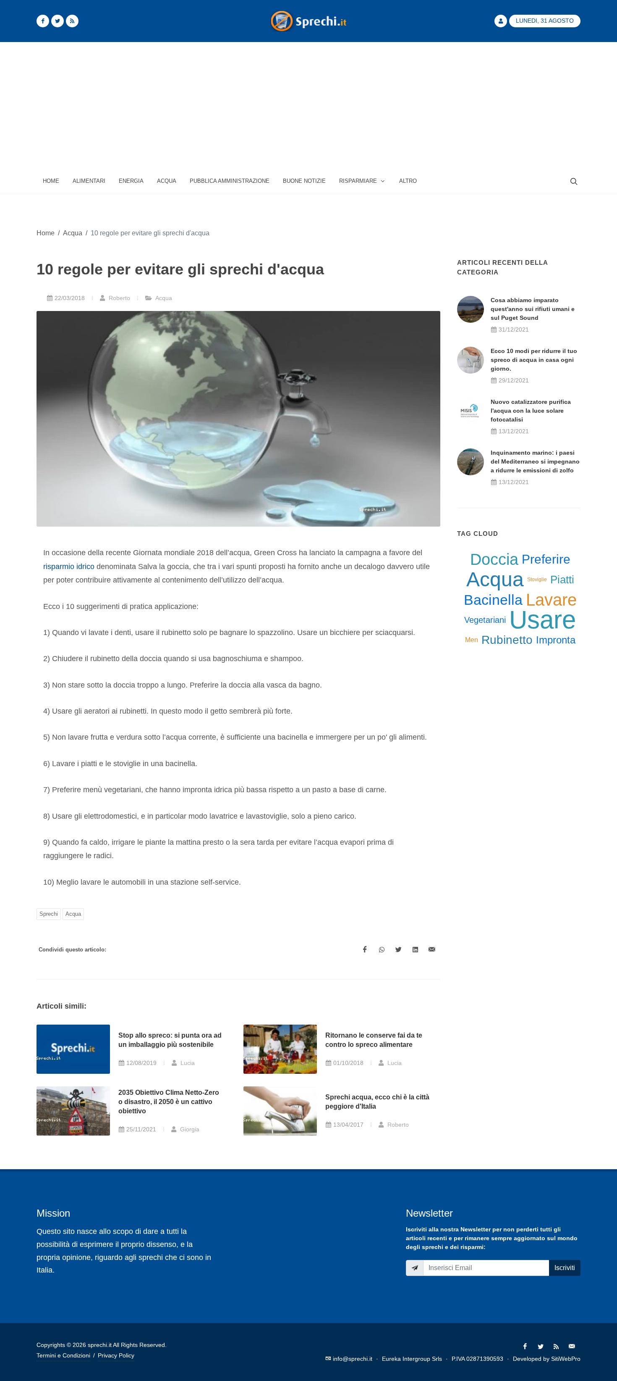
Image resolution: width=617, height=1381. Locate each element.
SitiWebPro (565, 1358)
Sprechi (48, 914)
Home (46, 233)
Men (471, 639)
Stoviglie (537, 579)
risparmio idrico (68, 566)
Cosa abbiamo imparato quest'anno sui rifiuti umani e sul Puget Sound (533, 309)
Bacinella (493, 600)
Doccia (494, 559)
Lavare (551, 599)
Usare (542, 620)
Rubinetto (507, 639)
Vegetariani (485, 620)
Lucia (187, 1062)
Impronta (555, 640)
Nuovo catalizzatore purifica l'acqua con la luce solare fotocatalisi (531, 410)
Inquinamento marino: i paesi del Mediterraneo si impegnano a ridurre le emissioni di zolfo (535, 461)
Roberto (118, 298)
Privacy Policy (116, 1355)
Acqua (72, 233)
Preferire (546, 559)
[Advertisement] (308, 105)
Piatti (562, 579)
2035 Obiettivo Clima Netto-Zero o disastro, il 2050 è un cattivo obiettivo (168, 1102)
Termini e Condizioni (63, 1355)
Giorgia (188, 1129)
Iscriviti (564, 1267)
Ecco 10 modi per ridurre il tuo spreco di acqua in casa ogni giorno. (534, 360)
